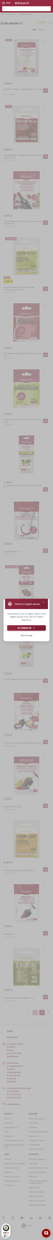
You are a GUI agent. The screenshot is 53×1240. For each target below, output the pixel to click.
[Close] (43, 602)
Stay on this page (26, 635)
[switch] (6, 1236)
